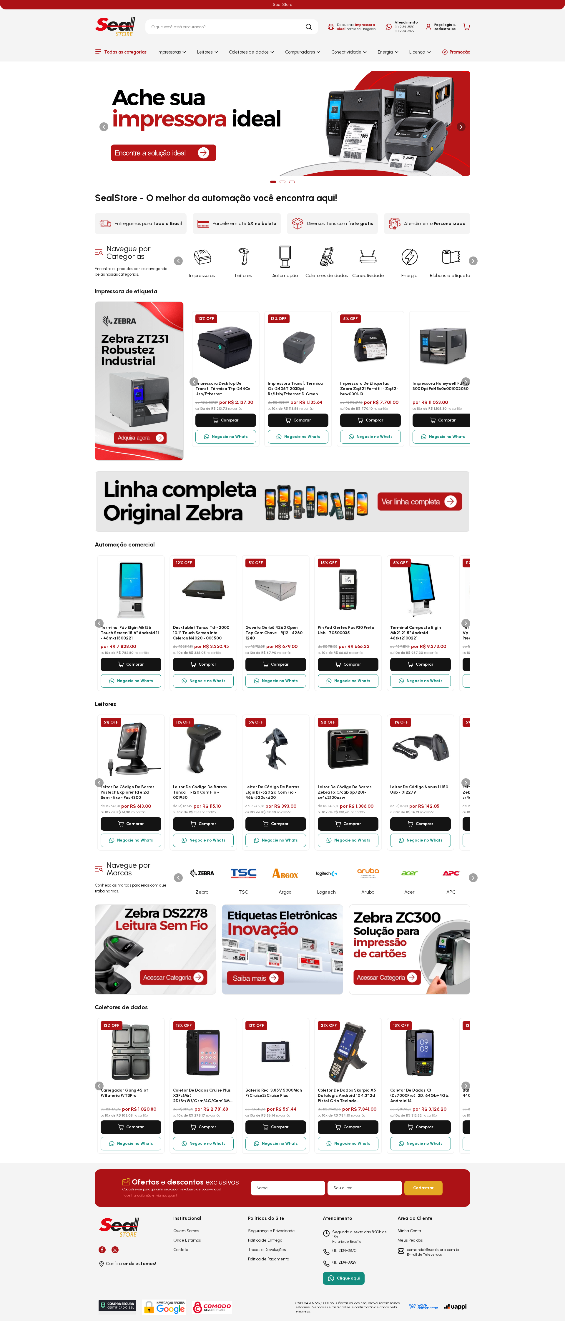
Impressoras (169, 52)
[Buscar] (308, 26)
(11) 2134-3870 (404, 27)
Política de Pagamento (268, 1259)
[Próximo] (473, 260)
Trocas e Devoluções (267, 1249)
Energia (385, 52)
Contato (180, 1249)
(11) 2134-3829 (404, 31)
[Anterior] (178, 260)
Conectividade (346, 52)
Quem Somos (186, 1230)
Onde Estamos (187, 1240)
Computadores (300, 52)
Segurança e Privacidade (271, 1230)
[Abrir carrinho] (466, 26)
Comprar (230, 420)
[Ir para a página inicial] (115, 26)
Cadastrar (423, 1187)
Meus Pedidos (410, 1240)
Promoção (460, 52)
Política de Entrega (265, 1240)
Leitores (204, 52)
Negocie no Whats (230, 436)
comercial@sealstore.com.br (433, 1249)
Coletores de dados (248, 52)
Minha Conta (409, 1230)
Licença (417, 52)
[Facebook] (102, 1249)
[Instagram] (115, 1249)
